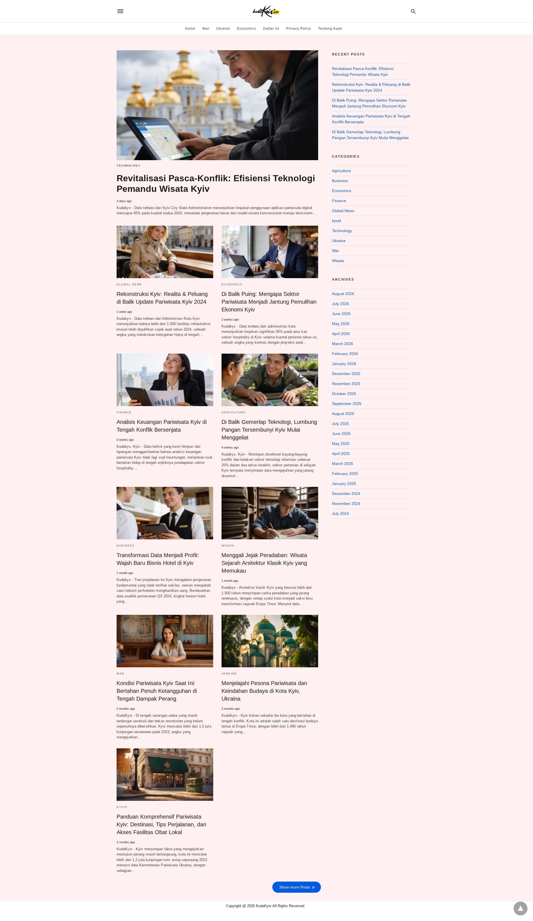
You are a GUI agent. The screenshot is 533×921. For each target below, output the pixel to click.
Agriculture (234, 412)
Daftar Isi (271, 29)
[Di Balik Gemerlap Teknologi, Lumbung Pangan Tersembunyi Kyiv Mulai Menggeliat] (270, 380)
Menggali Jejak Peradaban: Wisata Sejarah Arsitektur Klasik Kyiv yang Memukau (264, 563)
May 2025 (341, 443)
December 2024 (346, 493)
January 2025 (344, 483)
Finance (124, 412)
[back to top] (520, 908)
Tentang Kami (330, 29)
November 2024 (346, 503)
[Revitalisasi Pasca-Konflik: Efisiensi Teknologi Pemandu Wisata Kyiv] (217, 105)
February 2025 (345, 473)
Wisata (228, 545)
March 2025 (342, 463)
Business (125, 545)
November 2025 (346, 383)
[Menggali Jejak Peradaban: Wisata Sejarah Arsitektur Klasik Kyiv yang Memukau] (270, 513)
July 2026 (340, 303)
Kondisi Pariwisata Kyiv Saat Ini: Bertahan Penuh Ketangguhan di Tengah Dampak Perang (157, 691)
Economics (246, 29)
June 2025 (341, 433)
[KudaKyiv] (266, 11)
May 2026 (341, 323)
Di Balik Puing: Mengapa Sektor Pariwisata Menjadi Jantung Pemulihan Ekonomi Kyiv (269, 302)
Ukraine (223, 29)
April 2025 (341, 453)
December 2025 (346, 373)
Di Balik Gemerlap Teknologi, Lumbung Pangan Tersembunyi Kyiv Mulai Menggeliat (269, 430)
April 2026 (341, 333)
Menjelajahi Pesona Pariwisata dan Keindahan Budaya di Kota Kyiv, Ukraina (264, 691)
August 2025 (343, 413)
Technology (128, 165)
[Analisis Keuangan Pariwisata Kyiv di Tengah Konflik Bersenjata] (165, 380)
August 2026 (343, 293)
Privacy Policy (298, 29)
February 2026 (345, 353)
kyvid (122, 807)
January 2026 (344, 363)
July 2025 (340, 423)
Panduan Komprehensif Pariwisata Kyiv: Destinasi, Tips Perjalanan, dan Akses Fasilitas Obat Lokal (161, 824)
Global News (129, 284)
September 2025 (346, 403)
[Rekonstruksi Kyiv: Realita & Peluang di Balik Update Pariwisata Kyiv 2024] (165, 252)
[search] (413, 11)
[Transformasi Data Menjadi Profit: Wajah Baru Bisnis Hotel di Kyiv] (165, 513)
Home (190, 29)
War (205, 29)
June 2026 (341, 313)
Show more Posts (294, 887)
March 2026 (342, 343)
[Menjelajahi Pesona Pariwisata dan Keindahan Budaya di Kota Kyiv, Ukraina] (270, 641)
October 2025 (344, 393)
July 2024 (340, 513)
